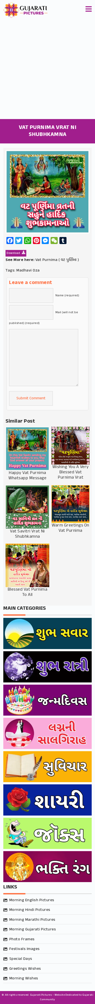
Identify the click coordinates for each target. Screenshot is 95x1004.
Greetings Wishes (25, 969)
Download (14, 253)
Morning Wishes (23, 978)
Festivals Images (24, 949)
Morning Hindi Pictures (29, 910)
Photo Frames (22, 939)
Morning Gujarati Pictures (32, 929)
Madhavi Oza (28, 271)
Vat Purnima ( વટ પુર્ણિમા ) (57, 260)
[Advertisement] (47, 69)
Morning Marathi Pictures (32, 920)
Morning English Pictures (31, 900)
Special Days (20, 959)
